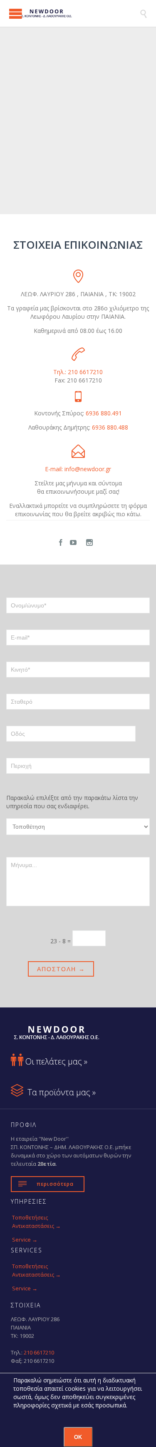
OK (78, 1437)
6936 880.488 (110, 427)
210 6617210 (39, 1352)
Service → (24, 1239)
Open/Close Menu (15, 13)
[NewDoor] (73, 13)
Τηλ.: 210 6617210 (78, 372)
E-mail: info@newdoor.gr (78, 469)
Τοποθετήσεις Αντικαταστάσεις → (36, 1222)
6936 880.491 (104, 413)
